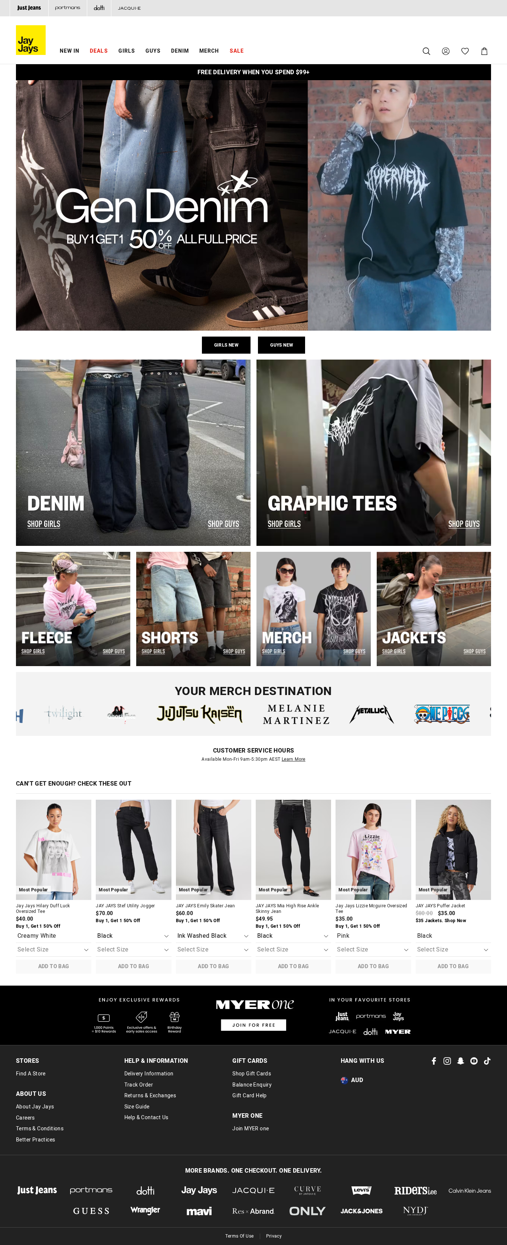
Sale (237, 51)
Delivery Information (149, 1074)
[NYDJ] (416, 1211)
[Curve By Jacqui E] (308, 1190)
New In (69, 51)
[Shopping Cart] (484, 51)
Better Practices (35, 1140)
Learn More (293, 759)
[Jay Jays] (199, 1190)
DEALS (99, 51)
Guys (153, 51)
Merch (209, 51)
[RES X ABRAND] (253, 1211)
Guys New (281, 345)
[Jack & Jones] (362, 1211)
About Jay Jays (35, 1107)
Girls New (226, 345)
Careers (25, 1118)
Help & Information (156, 1061)
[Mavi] (199, 1211)
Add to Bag (53, 966)
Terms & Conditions (39, 1129)
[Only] (308, 1211)
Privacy (274, 1236)
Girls (126, 51)
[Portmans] (67, 8)
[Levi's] (362, 1190)
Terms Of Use (239, 1236)
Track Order (138, 1085)
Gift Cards (249, 1061)
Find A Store (31, 1074)
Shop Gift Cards (251, 1074)
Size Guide (137, 1107)
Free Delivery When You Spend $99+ (253, 72)
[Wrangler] (145, 1211)
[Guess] (91, 1211)
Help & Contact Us (146, 1117)
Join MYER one (250, 1129)
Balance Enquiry (252, 1085)
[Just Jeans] (29, 8)
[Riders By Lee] (416, 1190)
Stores (27, 1061)
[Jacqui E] (129, 8)
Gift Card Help (249, 1095)
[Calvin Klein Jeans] (470, 1190)
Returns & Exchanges (150, 1095)
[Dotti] (145, 1190)
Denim (180, 51)
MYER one (247, 1116)
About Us (31, 1094)
